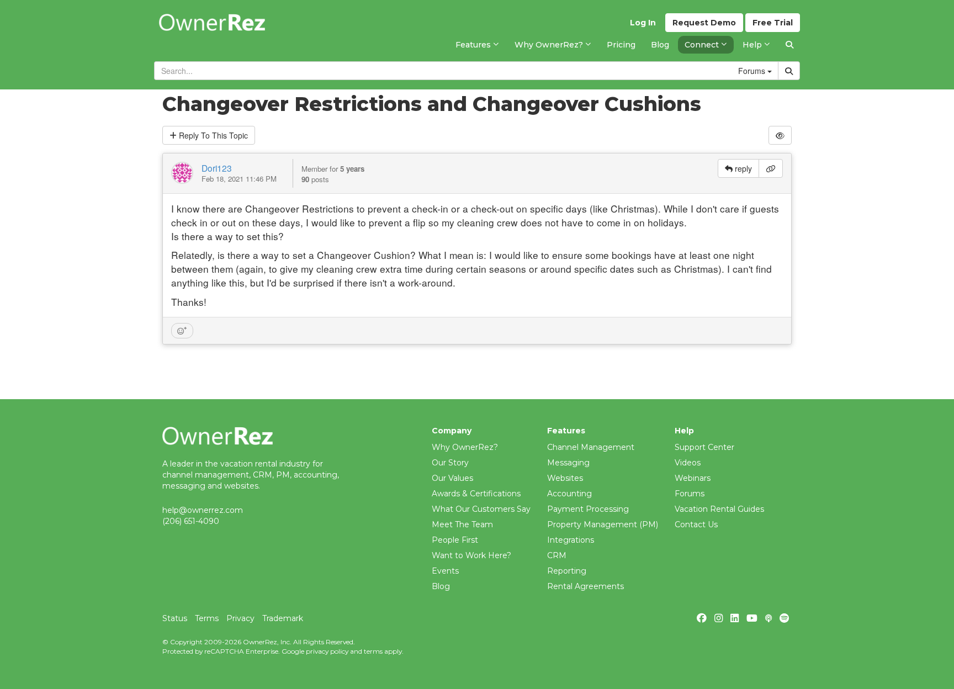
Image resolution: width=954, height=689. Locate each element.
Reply (212, 135)
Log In (643, 23)
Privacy (240, 618)
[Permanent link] (771, 168)
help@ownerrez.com (202, 510)
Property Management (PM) (602, 524)
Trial (772, 23)
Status (174, 618)
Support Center (704, 447)
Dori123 (217, 168)
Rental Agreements (585, 586)
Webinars (693, 478)
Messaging (568, 463)
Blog (441, 586)
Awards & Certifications (476, 494)
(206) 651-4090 (190, 521)
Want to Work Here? (471, 555)
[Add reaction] (182, 330)
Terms (207, 618)
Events (445, 571)
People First (455, 540)
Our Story (450, 463)
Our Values (452, 478)
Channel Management (590, 447)
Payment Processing (588, 509)
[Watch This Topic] (780, 135)
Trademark (282, 618)
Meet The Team (462, 524)
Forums (689, 494)
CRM (556, 555)
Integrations (570, 540)
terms (373, 651)
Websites (565, 478)
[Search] (789, 45)
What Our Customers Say (481, 509)
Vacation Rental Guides (719, 509)
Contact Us (696, 524)
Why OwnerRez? (465, 447)
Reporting (566, 571)
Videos (688, 463)
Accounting (569, 494)
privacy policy (327, 651)
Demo (704, 23)
